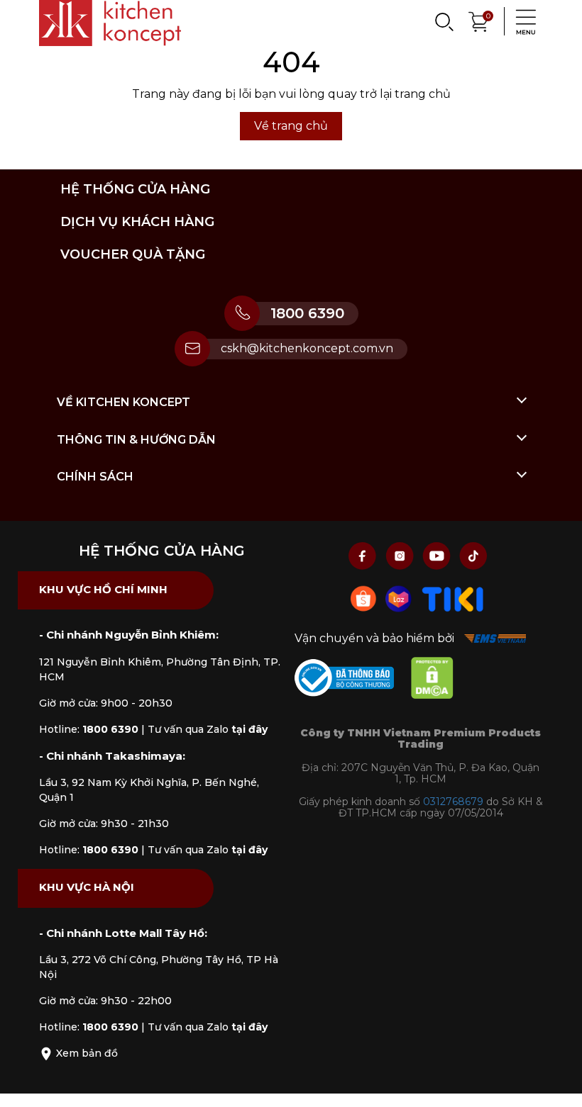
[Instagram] (401, 555)
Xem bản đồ (85, 1053)
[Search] (443, 21)
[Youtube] (438, 555)
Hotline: (88, 729)
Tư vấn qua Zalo (208, 729)
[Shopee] (365, 598)
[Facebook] (364, 555)
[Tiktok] (473, 555)
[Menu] (521, 21)
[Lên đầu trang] (557, 1082)
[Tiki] (452, 598)
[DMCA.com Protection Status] (439, 680)
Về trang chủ (291, 126)
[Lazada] (400, 598)
